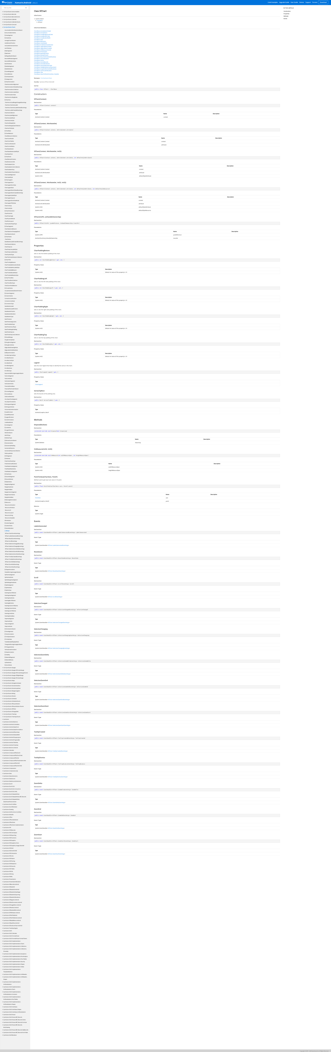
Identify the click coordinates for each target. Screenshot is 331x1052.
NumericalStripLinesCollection (12, 451)
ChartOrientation (9, 211)
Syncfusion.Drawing (8, 809)
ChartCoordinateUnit (10, 143)
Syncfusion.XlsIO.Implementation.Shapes (13, 964)
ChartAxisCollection (10, 113)
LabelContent (9, 412)
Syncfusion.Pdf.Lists (8, 856)
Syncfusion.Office (7, 817)
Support (308, 2)
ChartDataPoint (9, 154)
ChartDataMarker (9, 149)
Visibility (7, 654)
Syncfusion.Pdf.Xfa (8, 871)
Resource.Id (8, 510)
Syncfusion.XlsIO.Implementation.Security (14, 961)
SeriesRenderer (9, 528)
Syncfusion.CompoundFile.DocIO (11, 753)
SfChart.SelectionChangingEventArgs (14, 546)
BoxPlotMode (8, 63)
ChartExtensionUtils (10, 162)
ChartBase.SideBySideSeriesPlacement (45, 67)
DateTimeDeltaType (10, 324)
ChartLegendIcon (9, 182)
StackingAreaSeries (9, 598)
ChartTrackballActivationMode (12, 265)
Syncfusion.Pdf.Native (9, 858)
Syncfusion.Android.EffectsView (11, 732)
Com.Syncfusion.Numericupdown (12, 688)
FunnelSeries (8, 394)
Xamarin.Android (23, 2)
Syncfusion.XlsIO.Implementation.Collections (14, 946)
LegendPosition (9, 417)
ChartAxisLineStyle (9, 120)
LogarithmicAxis (9, 430)
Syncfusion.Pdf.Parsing (9, 861)
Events (285, 18)
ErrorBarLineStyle (9, 360)
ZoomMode (8, 665)
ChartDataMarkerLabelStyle (12, 151)
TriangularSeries (9, 647)
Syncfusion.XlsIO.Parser (9, 1014)
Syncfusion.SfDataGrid (9, 887)
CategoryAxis (8, 79)
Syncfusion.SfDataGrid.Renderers (11, 897)
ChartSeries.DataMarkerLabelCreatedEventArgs (14, 240)
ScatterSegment (9, 523)
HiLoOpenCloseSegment (11, 399)
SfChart (7, 531)
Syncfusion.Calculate (8, 750)
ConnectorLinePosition (10, 298)
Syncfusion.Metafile (8, 814)
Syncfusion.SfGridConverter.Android (12, 902)
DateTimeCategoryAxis (10, 321)
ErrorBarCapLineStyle (10, 355)
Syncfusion (6, 719)
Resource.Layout (9, 512)
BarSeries (7, 53)
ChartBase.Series (39, 60)
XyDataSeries (8, 662)
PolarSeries (8, 474)
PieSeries (7, 458)
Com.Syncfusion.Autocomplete (11, 11)
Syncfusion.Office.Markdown (10, 820)
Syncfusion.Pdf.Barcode (9, 830)
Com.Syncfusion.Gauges (9, 667)
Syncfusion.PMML (8, 876)
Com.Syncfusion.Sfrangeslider (11, 711)
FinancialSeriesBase (10, 386)
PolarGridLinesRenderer (11, 463)
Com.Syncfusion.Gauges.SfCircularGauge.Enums (15, 673)
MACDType (7, 435)
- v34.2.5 (34, 3)
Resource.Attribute (10, 507)
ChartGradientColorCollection (12, 167)
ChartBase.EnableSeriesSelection (43, 45)
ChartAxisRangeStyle (10, 123)
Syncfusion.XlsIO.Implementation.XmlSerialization (12, 983)
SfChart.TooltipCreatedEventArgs (13, 556)
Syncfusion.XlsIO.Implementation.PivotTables (15, 959)
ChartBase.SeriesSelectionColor (43, 65)
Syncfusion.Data (7, 773)
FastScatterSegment (10, 381)
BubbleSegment (9, 66)
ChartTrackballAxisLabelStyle (12, 267)
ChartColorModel (9, 138)
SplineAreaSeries (9, 577)
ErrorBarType (8, 370)
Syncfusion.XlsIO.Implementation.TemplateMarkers (12, 970)
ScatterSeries (8, 525)
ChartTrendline (9, 278)
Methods (286, 16)
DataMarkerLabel (9, 306)
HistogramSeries (9, 407)
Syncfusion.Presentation (9, 879)
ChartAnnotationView (10, 94)
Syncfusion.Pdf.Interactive (10, 853)
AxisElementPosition (10, 43)
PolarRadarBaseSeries (10, 469)
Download (323, 2)
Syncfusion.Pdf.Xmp (8, 874)
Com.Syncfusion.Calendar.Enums (11, 22)
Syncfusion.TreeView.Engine (10, 928)
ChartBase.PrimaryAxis (40, 51)
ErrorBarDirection (9, 358)
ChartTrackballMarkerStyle (11, 275)
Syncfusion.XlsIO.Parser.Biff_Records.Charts (14, 1020)
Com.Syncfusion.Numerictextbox (11, 685)
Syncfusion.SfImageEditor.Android (12, 905)
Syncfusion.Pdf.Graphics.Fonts (11, 843)
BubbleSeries (8, 69)
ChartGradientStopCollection (12, 172)
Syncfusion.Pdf (7, 827)
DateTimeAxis (8, 319)
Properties (286, 13)
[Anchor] (33, 94)
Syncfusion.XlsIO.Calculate (10, 933)
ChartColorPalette (9, 141)
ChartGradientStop (9, 169)
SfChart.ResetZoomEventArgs (12, 538)
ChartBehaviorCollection (11, 136)
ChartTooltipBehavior (10, 262)
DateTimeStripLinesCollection (12, 334)
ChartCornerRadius (9, 146)
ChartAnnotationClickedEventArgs (13, 87)
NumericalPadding (10, 445)
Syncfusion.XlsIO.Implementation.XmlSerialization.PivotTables (12, 998)
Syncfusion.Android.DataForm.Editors (13, 729)
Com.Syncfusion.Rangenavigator (11, 691)
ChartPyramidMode (10, 218)
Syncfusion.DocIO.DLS (9, 786)
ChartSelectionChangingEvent (12, 231)
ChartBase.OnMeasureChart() (42, 50)
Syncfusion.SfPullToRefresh (10, 915)
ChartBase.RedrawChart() (41, 53)
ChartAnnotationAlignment (12, 84)
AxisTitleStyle (8, 48)
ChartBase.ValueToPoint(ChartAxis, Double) (46, 74)
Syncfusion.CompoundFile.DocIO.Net (12, 755)
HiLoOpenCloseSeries (10, 401)
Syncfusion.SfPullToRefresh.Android (12, 918)
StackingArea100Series (10, 593)
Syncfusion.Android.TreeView (10, 745)
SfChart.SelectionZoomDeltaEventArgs (14, 549)
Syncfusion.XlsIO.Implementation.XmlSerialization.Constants (12, 993)
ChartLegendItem (9, 187)
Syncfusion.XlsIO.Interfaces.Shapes (12, 1009)
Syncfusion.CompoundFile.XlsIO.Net (12, 765)
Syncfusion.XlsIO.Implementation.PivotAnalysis (15, 956)
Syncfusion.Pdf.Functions (9, 838)
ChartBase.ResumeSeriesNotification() (45, 57)
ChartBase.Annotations (40, 33)
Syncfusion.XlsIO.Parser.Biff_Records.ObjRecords (15, 1030)
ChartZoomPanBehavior (11, 285)
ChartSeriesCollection (10, 244)
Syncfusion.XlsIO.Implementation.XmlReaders (15, 974)
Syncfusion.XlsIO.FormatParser (11, 936)
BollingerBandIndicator (10, 56)
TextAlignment (9, 631)
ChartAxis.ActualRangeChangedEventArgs (15, 102)
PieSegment (8, 456)
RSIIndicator (8, 520)
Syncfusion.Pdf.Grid (8, 848)
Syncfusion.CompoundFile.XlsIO (11, 763)
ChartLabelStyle (9, 177)
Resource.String (9, 515)
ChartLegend (8, 180)
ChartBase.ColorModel (40, 43)
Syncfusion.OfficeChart (9, 822)
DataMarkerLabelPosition (11, 309)
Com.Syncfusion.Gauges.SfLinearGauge (13, 678)
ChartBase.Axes (38, 39)
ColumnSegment (9, 293)
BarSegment (8, 51)
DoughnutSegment (10, 342)
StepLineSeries (8, 626)
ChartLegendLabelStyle (11, 195)
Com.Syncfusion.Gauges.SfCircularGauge (13, 670)
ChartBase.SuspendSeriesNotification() (45, 69)
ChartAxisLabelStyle (10, 118)
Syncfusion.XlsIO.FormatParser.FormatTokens (15, 938)
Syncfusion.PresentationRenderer (12, 881)
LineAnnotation (9, 420)
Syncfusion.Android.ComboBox (11, 724)
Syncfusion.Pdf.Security (9, 866)
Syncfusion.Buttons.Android (10, 747)
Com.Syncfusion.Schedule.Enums (11, 701)
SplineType (8, 590)
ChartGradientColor (10, 164)
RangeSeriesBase (9, 497)
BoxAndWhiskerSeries (10, 61)
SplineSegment (9, 585)
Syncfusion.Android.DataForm (11, 727)
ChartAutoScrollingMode (11, 97)
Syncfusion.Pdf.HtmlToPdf (10, 850)
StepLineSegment (9, 623)
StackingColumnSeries (10, 608)
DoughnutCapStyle (9, 340)
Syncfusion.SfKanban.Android (11, 907)
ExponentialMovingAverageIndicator (14, 373)
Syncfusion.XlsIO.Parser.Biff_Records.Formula (15, 1022)
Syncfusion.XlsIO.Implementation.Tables (13, 966)
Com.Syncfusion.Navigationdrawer (12, 683)
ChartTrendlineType (10, 283)
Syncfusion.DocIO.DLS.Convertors (12, 789)
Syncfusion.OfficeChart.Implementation (13, 825)
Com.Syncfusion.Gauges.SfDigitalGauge (13, 675)
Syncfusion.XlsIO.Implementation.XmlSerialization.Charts (12, 988)
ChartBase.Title (38, 72)
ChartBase (8, 131)
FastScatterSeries (9, 383)
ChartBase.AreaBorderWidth (42, 38)
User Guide (294, 2)
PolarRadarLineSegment (11, 471)
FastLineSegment (9, 376)
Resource (7, 502)
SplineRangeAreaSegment (11, 580)
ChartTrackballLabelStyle (11, 272)
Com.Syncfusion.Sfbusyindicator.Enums (13, 706)
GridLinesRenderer (9, 396)
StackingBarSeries (9, 603)
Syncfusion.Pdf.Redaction (9, 863)
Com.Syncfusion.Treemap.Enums (11, 716)
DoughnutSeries (9, 345)
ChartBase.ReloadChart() (41, 55)
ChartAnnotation (9, 82)
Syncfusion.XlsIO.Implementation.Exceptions (14, 954)
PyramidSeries (9, 479)
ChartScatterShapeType (11, 224)
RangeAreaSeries (9, 487)
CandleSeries (8, 74)
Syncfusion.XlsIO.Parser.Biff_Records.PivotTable (15, 1032)
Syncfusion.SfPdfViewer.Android (11, 912)
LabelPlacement (9, 414)
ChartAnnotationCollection (11, 89)
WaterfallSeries (9, 660)
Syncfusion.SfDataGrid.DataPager (11, 892)
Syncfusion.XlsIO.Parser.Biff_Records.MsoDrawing (12, 1026)
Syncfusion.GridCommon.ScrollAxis (12, 812)
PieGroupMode (8, 453)
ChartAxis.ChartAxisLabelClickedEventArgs (16, 107)
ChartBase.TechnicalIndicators (43, 70)
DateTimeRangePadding (11, 329)
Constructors (287, 11)
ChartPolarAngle (9, 216)
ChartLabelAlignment (10, 174)
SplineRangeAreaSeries (10, 582)
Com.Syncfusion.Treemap (9, 714)
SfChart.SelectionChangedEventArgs (14, 543)
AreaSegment (9, 35)
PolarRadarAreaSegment (11, 466)
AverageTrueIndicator (10, 40)
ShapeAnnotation (10, 569)
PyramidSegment (10, 476)
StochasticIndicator (10, 629)
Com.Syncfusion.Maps (9, 680)
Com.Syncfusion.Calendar (9, 19)
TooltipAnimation (10, 636)
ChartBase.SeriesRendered (42, 64)
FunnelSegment (9, 391)
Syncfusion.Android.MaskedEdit (11, 734)
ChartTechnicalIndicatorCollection (13, 257)
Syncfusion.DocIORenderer (10, 807)
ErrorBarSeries (8, 368)
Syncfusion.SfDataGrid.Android (11, 889)
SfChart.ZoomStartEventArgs (12, 567)
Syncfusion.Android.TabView (10, 742)
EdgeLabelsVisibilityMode (11, 350)
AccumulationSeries (10, 32)
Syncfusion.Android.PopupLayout (12, 737)
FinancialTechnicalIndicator (12, 389)
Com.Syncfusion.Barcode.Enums (11, 17)
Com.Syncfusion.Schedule (10, 698)
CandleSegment (9, 71)
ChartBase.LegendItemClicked (42, 46)
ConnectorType (9, 303)
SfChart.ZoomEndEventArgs (12, 564)
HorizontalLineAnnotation (11, 409)
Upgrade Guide (284, 2)
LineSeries (8, 427)
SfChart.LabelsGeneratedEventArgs (14, 536)
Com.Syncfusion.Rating (9, 693)
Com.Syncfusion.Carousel (9, 24)
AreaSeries (8, 38)
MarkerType (8, 438)
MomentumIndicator (11, 440)
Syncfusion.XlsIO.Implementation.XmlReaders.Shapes (15, 978)
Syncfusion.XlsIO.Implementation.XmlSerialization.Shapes (12, 1003)
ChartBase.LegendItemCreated (43, 48)
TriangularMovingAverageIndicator (13, 644)
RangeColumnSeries (10, 494)
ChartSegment (9, 226)
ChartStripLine (8, 247)
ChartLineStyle (8, 208)
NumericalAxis (9, 443)
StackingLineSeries (9, 613)
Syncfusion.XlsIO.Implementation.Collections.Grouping (15, 950)
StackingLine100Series (10, 611)
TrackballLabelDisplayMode (12, 642)
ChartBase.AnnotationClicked (42, 31)
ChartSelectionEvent (10, 234)
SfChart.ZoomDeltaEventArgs (12, 562)
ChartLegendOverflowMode (12, 200)
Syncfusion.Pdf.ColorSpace (10, 832)
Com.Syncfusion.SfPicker (9, 709)
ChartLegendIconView (10, 185)
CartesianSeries (9, 76)
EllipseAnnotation (10, 352)
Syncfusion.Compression (9, 768)
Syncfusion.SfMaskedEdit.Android (12, 910)
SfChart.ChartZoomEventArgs (12, 533)
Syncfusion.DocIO (7, 784)
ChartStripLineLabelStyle (11, 249)
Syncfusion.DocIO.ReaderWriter (11, 794)
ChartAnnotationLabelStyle (12, 92)
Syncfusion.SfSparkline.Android (11, 923)
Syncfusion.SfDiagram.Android (11, 900)
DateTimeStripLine (9, 332)
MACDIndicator (8, 432)
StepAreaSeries (8, 621)
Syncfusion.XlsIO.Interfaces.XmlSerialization (14, 1012)
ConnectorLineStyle (10, 301)
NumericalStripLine (9, 448)
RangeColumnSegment (10, 492)
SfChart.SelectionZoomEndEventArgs (14, 551)
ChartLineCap (8, 205)
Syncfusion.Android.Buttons (10, 722)
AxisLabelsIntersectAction (11, 45)
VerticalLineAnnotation (10, 649)
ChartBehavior (9, 133)
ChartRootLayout (9, 221)
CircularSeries (9, 288)
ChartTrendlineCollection (11, 280)
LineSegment (8, 425)
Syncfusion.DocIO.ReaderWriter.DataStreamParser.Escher (11, 800)
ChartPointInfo (8, 213)
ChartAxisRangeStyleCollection (12, 125)
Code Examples (273, 2)
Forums (314, 2)
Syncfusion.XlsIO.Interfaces (10, 1007)
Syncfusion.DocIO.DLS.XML (10, 791)
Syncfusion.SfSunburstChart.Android (12, 925)
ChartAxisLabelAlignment (11, 115)
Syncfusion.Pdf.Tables (8, 869)
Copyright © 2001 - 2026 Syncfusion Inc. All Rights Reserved (314, 1051)
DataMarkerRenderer (10, 314)
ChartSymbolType (9, 254)
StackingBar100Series (10, 600)
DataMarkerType (9, 316)
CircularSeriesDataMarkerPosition (13, 290)
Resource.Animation (10, 505)
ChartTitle (8, 259)
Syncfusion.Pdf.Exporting (9, 835)
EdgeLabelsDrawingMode (11, 347)
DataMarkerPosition (10, 311)
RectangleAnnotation (11, 500)
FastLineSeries (8, 378)
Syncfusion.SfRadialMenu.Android (12, 920)
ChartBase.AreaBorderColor (42, 36)
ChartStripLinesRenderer (11, 252)
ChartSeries (8, 236)
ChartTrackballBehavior (11, 270)
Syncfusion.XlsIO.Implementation (12, 941)
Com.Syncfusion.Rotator (9, 696)
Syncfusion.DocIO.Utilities (9, 804)
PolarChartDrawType (10, 461)
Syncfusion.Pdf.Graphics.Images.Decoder (13, 845)
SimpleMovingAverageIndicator (13, 572)
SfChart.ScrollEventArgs (11, 541)
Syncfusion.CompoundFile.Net (11, 758)
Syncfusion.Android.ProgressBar (11, 740)
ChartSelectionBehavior (11, 229)
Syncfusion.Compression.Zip (10, 771)
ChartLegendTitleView (10, 203)
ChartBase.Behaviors (40, 41)
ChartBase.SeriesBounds (41, 62)
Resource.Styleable (10, 518)
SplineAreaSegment (10, 574)
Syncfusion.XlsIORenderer (10, 1035)
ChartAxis (8, 100)
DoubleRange (9, 337)
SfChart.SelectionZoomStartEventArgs (14, 554)
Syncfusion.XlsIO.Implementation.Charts (13, 943)
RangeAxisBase (8, 489)
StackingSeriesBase (9, 616)
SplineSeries (8, 587)
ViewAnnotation (9, 652)
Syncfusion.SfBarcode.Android (11, 884)
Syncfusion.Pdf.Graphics (9, 840)
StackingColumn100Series (11, 605)
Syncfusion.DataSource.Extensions (12, 781)
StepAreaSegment (9, 618)
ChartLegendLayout (10, 198)
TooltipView (8, 639)
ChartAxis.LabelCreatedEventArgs (13, 110)
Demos (301, 2)
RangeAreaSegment (10, 484)
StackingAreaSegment (10, 595)
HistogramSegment (10, 404)
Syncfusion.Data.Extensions (10, 776)
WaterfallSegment (10, 657)
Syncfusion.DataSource (9, 778)
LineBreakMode (9, 422)
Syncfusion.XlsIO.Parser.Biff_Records (12, 1017)
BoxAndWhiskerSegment (11, 58)
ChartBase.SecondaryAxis (41, 58)
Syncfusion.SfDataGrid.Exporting (11, 894)
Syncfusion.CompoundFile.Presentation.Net (14, 760)
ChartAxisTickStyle (9, 128)
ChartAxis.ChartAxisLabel (11, 105)
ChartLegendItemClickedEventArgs (13, 190)
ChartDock (8, 156)
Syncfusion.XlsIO (7, 931)
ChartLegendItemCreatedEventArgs (14, 193)
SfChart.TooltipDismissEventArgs (13, 559)
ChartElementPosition (10, 159)
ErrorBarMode (8, 363)
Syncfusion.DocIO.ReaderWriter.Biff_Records (14, 796)
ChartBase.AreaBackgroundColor (43, 34)
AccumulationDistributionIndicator (13, 30)
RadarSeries (8, 482)
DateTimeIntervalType (10, 327)
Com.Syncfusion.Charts (9, 27)
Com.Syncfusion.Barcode (9, 14)
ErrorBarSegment (9, 365)
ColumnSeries (9, 296)
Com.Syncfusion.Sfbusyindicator (11, 704)
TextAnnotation (9, 634)
